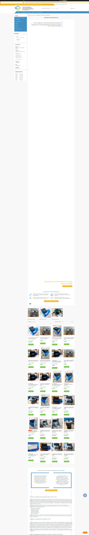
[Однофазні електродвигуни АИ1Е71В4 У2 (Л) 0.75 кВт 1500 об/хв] (33, 400)
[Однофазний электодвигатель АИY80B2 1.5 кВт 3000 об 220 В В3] (57, 400)
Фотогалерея (17, 19)
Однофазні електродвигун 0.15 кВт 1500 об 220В (45, 338)
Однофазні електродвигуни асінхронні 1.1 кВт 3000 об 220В (45, 384)
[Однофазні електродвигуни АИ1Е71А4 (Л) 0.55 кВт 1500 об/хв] (69, 400)
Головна (18, 12)
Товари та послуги (32, 15)
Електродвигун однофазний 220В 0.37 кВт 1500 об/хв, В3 (33, 361)
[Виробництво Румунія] (57, 312)
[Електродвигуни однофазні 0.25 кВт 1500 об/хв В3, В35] (57, 331)
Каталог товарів (23, 12)
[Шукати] (57, 8)
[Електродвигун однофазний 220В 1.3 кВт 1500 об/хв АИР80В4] (45, 447)
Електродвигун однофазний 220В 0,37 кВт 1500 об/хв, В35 (45, 361)
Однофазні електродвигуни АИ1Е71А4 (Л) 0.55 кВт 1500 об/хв (69, 408)
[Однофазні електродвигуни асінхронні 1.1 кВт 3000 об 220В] (45, 377)
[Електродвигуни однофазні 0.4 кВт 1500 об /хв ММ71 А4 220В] (69, 353)
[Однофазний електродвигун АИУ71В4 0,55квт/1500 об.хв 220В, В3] (57, 353)
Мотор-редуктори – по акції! (19, 17)
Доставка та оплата (39, 12)
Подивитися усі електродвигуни (51, 301)
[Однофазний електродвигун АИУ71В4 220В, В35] (69, 377)
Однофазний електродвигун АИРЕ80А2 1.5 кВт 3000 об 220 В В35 (33, 431)
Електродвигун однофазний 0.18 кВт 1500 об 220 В (33, 338)
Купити (31, 344)
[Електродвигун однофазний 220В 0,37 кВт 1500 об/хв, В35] (45, 353)
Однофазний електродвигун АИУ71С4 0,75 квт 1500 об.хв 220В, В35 (33, 384)
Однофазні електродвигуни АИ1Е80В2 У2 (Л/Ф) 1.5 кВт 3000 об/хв (69, 431)
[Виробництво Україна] (33, 312)
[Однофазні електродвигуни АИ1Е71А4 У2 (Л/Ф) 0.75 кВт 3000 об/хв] (57, 423)
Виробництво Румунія (55, 319)
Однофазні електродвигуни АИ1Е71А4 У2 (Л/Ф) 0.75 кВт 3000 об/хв (57, 431)
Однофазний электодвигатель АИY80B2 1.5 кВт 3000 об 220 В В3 (56, 408)
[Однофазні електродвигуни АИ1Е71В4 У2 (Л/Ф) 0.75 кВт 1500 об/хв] (69, 447)
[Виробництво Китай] (45, 312)
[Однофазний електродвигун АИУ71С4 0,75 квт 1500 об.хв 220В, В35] (33, 377)
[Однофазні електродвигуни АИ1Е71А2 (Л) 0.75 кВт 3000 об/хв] (45, 423)
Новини (16, 23)
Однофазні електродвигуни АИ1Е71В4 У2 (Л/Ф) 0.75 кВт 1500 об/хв (69, 454)
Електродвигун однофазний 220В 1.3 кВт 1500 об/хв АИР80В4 (45, 454)
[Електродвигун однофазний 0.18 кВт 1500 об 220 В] (33, 331)
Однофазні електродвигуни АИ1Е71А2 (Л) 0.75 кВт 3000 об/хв (45, 431)
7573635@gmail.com (18, 59)
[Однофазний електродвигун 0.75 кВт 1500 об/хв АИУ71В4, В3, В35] (33, 447)
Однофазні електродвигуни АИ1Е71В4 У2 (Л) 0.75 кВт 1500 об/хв (33, 408)
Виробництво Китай (43, 319)
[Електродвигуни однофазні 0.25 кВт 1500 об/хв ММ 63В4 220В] (69, 331)
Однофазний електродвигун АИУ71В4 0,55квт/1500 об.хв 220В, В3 (56, 361)
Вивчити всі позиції (67, 286)
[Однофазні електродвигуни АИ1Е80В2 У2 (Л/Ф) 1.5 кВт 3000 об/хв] (69, 423)
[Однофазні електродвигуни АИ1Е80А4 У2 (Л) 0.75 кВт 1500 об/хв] (57, 447)
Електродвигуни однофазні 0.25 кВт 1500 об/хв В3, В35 (57, 338)
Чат (85, 532)
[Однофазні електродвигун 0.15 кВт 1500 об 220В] (45, 331)
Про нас (29, 12)
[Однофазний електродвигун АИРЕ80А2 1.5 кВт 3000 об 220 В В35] (33, 423)
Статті (16, 30)
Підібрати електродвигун (51, 490)
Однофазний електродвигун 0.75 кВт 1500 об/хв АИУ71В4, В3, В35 (33, 454)
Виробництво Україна (31, 319)
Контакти (33, 12)
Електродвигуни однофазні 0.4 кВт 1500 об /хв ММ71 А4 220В (69, 361)
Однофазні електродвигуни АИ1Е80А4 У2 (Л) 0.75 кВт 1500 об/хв (57, 454)
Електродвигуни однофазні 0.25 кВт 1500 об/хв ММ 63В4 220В (69, 338)
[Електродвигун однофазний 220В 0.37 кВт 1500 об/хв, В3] (33, 353)
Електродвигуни (38, 15)
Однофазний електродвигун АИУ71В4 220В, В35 (68, 384)
